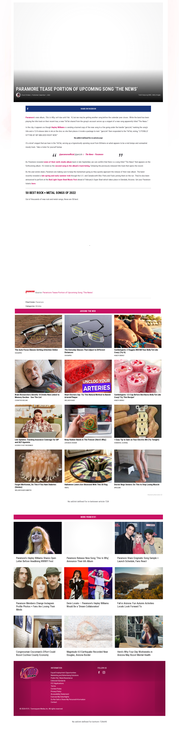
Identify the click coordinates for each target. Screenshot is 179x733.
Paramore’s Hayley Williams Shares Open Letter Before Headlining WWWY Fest (36, 559)
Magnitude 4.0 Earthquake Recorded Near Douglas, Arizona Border (87, 653)
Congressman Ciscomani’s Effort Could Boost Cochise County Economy (35, 653)
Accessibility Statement (60, 694)
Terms (53, 686)
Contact (54, 702)
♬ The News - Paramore (93, 154)
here (34, 183)
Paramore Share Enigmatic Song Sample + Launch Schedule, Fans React (138, 559)
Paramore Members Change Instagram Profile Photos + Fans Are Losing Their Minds (35, 606)
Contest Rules (56, 689)
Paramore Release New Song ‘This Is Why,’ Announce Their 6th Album (88, 559)
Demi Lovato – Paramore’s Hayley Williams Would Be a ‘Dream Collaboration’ (88, 605)
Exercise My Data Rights (60, 697)
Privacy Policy (56, 691)
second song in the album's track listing (72, 166)
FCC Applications (57, 683)
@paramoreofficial (66, 154)
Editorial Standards (58, 681)
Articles (38, 306)
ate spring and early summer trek (56, 175)
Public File (54, 678)
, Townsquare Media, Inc (39, 709)
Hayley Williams (58, 127)
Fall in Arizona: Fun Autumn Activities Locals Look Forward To (135, 605)
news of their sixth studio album (58, 162)
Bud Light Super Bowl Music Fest (63, 179)
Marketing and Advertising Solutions (65, 675)
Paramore (30, 117)
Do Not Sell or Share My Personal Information (68, 699)
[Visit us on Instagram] (104, 672)
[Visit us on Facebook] (100, 672)
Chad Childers (26, 95)
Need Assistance (66, 678)
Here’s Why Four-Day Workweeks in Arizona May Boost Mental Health (134, 653)
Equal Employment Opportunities (63, 673)
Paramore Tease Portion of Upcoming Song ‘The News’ (68, 292)
